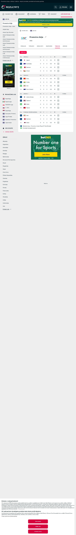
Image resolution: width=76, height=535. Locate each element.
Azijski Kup (6, 29)
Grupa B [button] (26, 75)
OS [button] (40, 57)
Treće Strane (21, 509)
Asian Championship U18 (9, 52)
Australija (29, 64)
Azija (34, 30)
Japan (28, 60)
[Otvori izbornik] (71, 7)
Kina (27, 78)
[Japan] (25, 60)
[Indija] (25, 82)
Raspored (49, 46)
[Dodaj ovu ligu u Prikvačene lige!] (45, 37)
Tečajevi (31, 46)
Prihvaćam (38, 521)
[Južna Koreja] (25, 97)
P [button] (43, 57)
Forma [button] (64, 57)
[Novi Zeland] (25, 89)
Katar (27, 104)
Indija (27, 82)
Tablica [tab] (23, 52)
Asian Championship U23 (9, 36)
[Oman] (25, 71)
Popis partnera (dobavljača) (9, 516)
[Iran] (25, 86)
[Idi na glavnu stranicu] (15, 7)
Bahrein (28, 67)
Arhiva (65, 46)
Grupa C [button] (26, 93)
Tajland (28, 100)
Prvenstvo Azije (7, 23)
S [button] (50, 57)
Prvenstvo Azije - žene (9, 26)
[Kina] (25, 79)
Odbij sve (38, 526)
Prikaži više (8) (7, 60)
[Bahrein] (25, 67)
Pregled (23, 46)
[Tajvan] (25, 108)
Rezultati (40, 46)
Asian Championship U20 (9, 44)
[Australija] (25, 64)
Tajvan (28, 108)
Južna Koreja (29, 97)
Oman (28, 71)
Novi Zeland (29, 89)
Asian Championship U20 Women (9, 48)
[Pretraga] (56, 7)
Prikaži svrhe (38, 531)
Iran (27, 86)
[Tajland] (25, 101)
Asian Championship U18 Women (9, 57)
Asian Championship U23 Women (9, 40)
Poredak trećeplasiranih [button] (31, 112)
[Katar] (25, 104)
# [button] (20, 57)
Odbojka (25, 30)
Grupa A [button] (26, 57)
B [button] (54, 57)
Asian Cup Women (8, 32)
